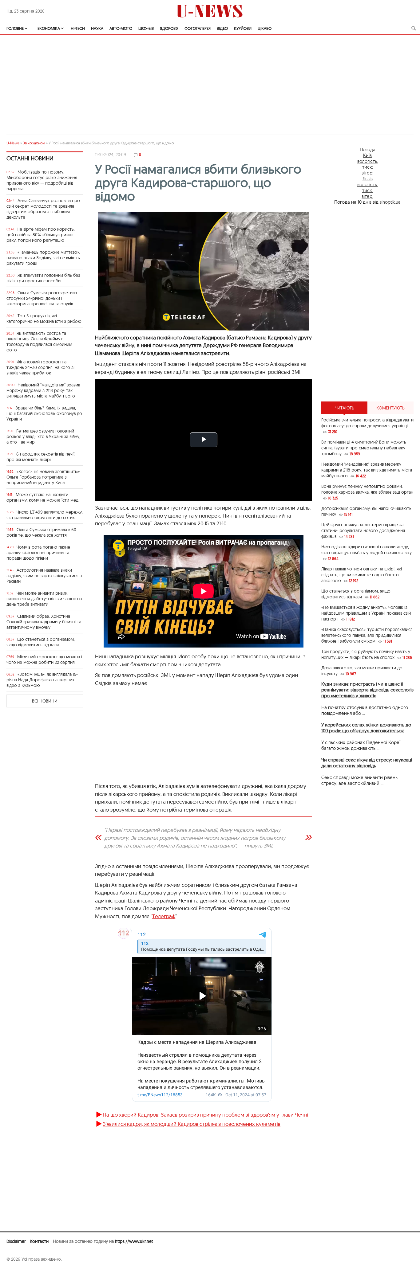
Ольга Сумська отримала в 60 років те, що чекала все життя (41, 532)
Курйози (243, 28)
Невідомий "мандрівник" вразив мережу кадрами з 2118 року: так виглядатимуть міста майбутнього (43, 390)
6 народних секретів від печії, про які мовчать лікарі (40, 456)
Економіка (49, 28)
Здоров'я (169, 28)
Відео (222, 28)
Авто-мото (120, 28)
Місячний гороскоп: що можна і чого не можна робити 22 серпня (44, 659)
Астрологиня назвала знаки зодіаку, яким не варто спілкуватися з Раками (44, 575)
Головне (15, 28)
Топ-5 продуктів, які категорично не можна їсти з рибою (43, 318)
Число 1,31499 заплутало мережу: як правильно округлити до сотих (44, 514)
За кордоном (34, 143)
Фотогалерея (197, 28)
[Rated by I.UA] (20, 1271)
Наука (97, 28)
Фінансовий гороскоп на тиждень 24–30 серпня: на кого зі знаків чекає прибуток (40, 367)
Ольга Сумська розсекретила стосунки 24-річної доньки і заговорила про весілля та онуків (41, 298)
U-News (12, 143)
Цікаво (264, 28)
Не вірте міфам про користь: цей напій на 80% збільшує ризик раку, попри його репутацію (40, 234)
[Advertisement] (367, 303)
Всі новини (44, 701)
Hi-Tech (78, 28)
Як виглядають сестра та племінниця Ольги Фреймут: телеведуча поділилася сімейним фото (39, 342)
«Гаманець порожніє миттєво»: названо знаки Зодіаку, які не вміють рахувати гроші (43, 257)
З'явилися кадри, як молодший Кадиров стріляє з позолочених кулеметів (191, 1124)
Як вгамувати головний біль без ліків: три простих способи (43, 278)
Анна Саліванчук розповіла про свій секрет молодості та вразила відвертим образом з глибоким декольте (43, 209)
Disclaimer (16, 1241)
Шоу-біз (146, 28)
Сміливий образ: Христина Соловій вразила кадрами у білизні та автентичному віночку (43, 621)
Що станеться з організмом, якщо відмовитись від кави (40, 642)
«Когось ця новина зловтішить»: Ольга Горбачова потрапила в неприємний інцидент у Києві (43, 477)
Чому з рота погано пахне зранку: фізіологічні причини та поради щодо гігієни (38, 552)
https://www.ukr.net (134, 1241)
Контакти (39, 1241)
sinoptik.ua (390, 202)
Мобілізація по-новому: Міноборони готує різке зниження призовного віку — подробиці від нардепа (41, 180)
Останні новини (29, 158)
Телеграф (163, 916)
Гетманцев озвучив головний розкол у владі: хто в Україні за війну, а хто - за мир (43, 436)
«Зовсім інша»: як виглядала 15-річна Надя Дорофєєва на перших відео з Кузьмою (42, 679)
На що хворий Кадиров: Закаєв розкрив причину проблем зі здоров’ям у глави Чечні (205, 1114)
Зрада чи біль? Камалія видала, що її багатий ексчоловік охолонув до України (44, 413)
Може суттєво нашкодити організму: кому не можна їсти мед (42, 497)
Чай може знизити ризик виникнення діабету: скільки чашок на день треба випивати (44, 598)
